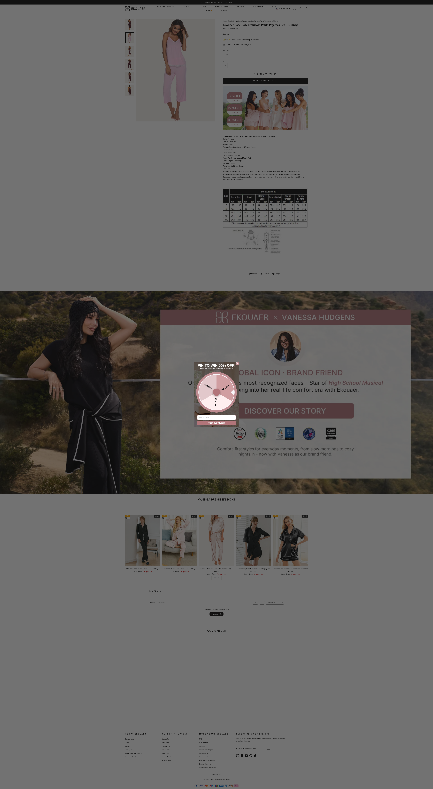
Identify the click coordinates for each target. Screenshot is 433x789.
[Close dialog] (237, 363)
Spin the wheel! (216, 422)
